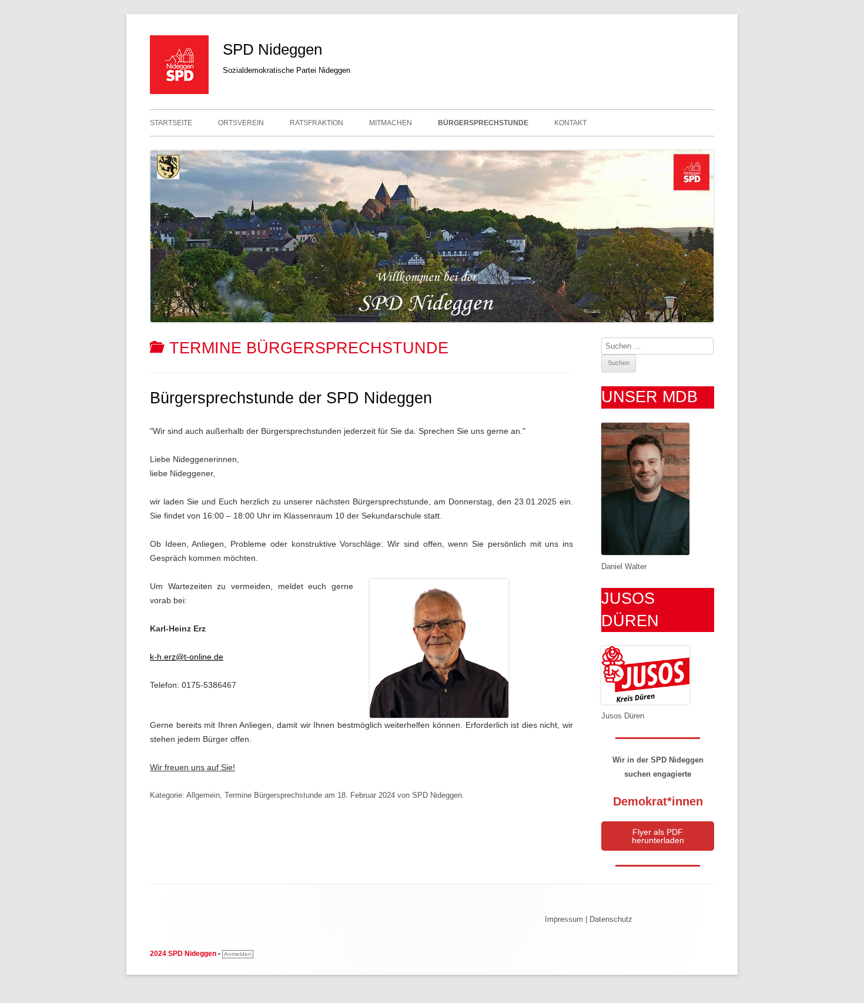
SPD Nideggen (272, 49)
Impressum (564, 919)
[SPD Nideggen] (179, 91)
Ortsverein (241, 123)
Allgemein (203, 795)
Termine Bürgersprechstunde (273, 795)
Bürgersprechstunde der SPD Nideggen (291, 398)
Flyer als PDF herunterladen (658, 836)
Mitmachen (390, 123)
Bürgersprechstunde (483, 123)
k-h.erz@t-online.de (186, 656)
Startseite (171, 123)
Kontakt (570, 123)
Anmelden (238, 954)
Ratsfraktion (316, 123)
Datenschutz (611, 919)
